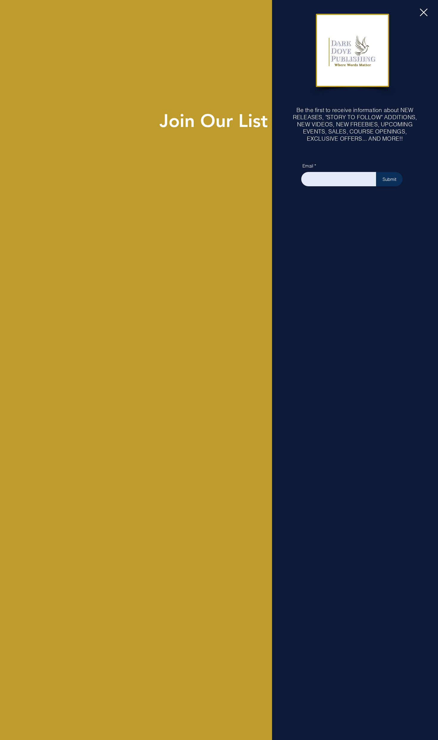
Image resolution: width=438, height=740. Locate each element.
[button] (424, 12)
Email (307, 166)
